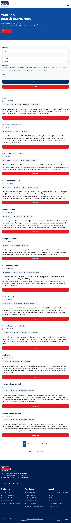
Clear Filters (35, 87)
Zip (3, 55)
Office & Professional (32, 71)
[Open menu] (68, 5)
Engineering (21, 67)
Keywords (5, 48)
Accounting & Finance (9, 67)
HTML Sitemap (23, 520)
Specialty (5, 65)
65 (42, 444)
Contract (6, 77)
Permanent (14, 77)
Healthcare (46, 67)
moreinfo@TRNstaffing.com (35, 519)
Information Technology (10, 71)
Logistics (21, 71)
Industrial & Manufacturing (59, 67)
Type (3, 74)
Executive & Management (34, 67)
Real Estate (43, 71)
